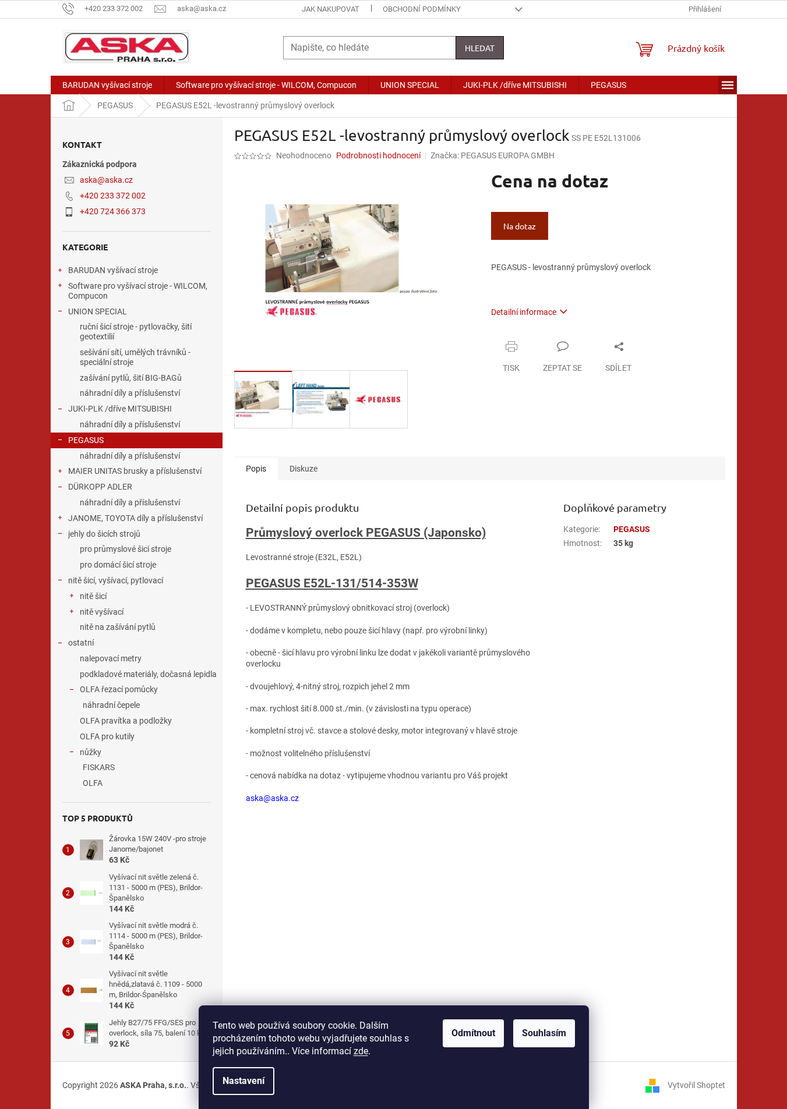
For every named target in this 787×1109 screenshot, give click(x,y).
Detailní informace (523, 312)
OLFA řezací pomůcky (119, 689)
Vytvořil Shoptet (696, 1084)
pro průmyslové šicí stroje (125, 549)
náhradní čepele (111, 705)
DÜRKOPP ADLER (100, 486)
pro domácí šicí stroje (118, 564)
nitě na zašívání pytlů (118, 627)
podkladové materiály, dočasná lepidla (148, 674)
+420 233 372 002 (113, 195)
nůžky (90, 752)
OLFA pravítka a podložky (126, 720)
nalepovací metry (111, 658)
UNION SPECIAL (97, 311)
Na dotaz (519, 226)
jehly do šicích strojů (104, 533)
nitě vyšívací (101, 611)
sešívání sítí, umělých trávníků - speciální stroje (135, 357)
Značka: (492, 155)
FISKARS (99, 767)
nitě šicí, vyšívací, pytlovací (115, 580)
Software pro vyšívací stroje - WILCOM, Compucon (137, 290)
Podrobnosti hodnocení (378, 155)
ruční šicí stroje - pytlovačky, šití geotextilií (136, 331)
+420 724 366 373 (113, 211)
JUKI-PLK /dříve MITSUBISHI (120, 408)
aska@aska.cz (106, 180)
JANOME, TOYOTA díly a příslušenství (135, 518)
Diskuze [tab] (303, 468)
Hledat (480, 47)
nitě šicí (93, 596)
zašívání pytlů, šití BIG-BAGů (131, 377)
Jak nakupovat (330, 9)
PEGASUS (86, 440)
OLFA (93, 783)
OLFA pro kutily (107, 736)
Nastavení (243, 1080)
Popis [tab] (256, 468)
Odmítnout (473, 1033)
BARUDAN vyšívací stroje (113, 270)
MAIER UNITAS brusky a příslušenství (135, 471)
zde (361, 1051)
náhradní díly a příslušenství (130, 393)
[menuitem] (107, 85)
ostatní (81, 642)
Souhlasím (544, 1033)
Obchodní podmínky (422, 9)
